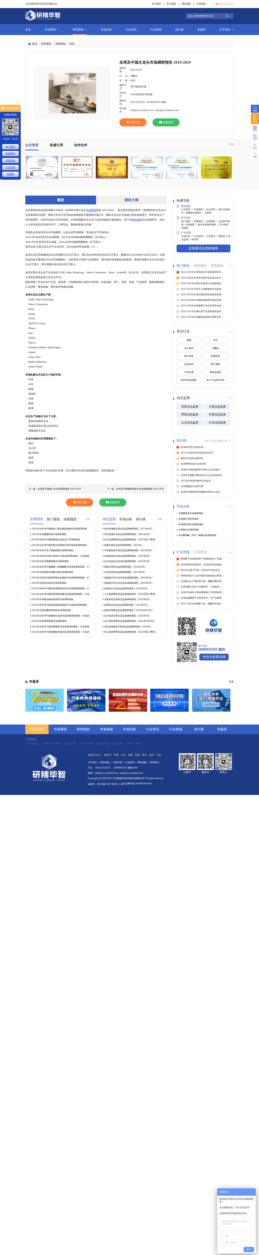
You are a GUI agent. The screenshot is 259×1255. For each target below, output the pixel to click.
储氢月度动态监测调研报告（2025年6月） (125, 567)
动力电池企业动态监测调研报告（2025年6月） (128, 561)
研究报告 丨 (106, 762)
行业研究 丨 (187, 209)
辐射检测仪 (118, 743)
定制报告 (10, 153)
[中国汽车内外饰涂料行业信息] (86, 700)
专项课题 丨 (191, 224)
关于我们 (224, 29)
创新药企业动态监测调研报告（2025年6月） (126, 605)
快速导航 (37, 729)
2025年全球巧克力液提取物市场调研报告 (52, 550)
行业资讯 (131, 29)
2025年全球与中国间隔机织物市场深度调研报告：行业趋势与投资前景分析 (60, 632)
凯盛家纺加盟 (103, 743)
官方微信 (156, 4)
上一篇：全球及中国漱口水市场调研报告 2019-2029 (55, 489)
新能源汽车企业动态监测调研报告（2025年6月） (129, 583)
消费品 (215, 348)
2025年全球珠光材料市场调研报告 (49, 583)
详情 (71, 43)
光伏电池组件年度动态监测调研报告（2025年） (128, 626)
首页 (28, 29)
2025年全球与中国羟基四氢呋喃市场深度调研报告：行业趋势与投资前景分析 (60, 594)
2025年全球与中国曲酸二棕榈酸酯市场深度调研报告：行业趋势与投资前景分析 (60, 567)
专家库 (208, 212)
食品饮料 (188, 364)
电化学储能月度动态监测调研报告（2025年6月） (129, 528)
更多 (231, 144)
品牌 (220, 440)
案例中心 (223, 236)
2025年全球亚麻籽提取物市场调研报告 (51, 610)
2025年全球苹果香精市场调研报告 (49, 621)
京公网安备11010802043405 (137, 783)
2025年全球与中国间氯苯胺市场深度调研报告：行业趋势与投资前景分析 (60, 626)
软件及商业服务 (189, 380)
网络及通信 (215, 372)
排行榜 (179, 29)
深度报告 (60, 43)
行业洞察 (10, 167)
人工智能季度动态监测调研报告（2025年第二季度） (130, 594)
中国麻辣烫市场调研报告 (190, 513)
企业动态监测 (189, 422)
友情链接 (30, 739)
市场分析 (106, 29)
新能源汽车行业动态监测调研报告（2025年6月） (129, 577)
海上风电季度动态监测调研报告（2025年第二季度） (130, 632)
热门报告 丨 (187, 221)
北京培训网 (70, 743)
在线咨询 (168, 122)
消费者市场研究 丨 (195, 212)
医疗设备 (188, 356)
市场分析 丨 (187, 236)
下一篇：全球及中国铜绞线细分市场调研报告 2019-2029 (135, 489)
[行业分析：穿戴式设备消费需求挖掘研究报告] (169, 700)
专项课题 (106, 729)
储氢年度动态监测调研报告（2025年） (123, 545)
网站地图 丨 (144, 762)
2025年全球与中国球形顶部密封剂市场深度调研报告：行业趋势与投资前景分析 (60, 588)
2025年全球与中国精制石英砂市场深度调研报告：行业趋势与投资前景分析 (60, 616)
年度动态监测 (217, 414)
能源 (189, 340)
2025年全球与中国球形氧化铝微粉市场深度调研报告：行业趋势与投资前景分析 (60, 577)
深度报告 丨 (200, 221)
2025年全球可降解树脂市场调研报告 (50, 561)
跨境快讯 (57, 743)
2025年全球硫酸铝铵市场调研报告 (49, 534)
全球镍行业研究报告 (188, 519)
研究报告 (78, 29)
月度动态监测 (217, 406)
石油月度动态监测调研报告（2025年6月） (125, 572)
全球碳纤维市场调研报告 (190, 524)
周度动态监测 (189, 406)
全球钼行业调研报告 (188, 529)
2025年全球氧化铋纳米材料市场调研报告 (52, 599)
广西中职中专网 (86, 743)
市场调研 (50, 29)
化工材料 (188, 348)
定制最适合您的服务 (203, 248)
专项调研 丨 (200, 209)
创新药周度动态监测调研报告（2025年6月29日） (129, 610)
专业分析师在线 (214, 657)
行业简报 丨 (200, 236)
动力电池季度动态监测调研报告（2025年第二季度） (130, 539)
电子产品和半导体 (215, 380)
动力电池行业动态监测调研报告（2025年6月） (128, 534)
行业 (225, 440)
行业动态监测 (217, 422)
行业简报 (155, 29)
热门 (208, 440)
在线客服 (201, 4)
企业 (214, 440)
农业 (215, 340)
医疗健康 (215, 364)
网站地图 (186, 4)
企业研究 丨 (212, 209)
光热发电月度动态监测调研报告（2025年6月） (128, 599)
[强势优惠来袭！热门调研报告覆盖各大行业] (44, 700)
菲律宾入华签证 (134, 743)
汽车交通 (188, 372)
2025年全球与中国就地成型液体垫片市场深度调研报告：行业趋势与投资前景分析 (60, 605)
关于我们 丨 (94, 762)
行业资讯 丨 (212, 236)
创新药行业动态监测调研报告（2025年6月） (126, 588)
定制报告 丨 (212, 221)
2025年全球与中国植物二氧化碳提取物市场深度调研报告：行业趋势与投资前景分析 (59, 528)
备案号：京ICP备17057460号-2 (104, 784)
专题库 (201, 29)
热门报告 (10, 146)
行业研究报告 (32, 743)
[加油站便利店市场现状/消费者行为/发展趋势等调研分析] (128, 700)
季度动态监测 (189, 414)
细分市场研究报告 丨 (208, 224)
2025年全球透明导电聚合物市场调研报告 (52, 572)
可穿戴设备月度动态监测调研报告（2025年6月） (129, 550)
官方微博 (171, 4)
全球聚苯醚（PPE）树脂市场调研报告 (197, 535)
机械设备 (215, 356)
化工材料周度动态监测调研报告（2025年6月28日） (130, 621)
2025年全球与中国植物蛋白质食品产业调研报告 (56, 539)
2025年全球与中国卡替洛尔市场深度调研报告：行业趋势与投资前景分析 (60, 556)
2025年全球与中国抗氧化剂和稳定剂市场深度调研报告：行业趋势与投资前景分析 (60, 545)
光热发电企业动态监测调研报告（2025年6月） (128, 556)
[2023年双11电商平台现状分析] (211, 700)
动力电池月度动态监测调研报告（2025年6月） (128, 616)
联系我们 (154, 762)
